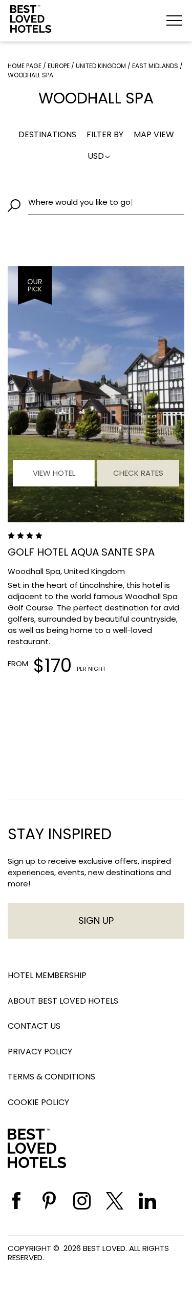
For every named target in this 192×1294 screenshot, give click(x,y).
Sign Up (96, 920)
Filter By (105, 134)
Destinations (47, 134)
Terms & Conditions (51, 1077)
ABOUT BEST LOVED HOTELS (63, 1001)
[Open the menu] (174, 20)
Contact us (34, 1026)
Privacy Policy (40, 1051)
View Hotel (54, 473)
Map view (154, 134)
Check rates (138, 473)
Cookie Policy (38, 1102)
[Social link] (16, 1200)
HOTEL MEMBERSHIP (47, 975)
